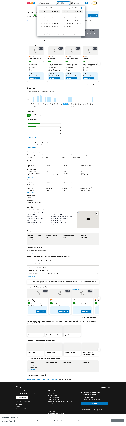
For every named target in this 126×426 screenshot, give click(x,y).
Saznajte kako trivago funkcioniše (56, 413)
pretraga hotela (31, 379)
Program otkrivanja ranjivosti (54, 405)
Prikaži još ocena (32, 147)
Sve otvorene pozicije (21, 408)
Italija (43, 379)
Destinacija (39, 2)
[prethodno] (31, 103)
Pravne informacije (52, 395)
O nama (18, 406)
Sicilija (48, 379)
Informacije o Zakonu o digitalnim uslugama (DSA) (60, 401)
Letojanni (54, 379)
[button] (46, 3)
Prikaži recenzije (32, 137)
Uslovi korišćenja (52, 393)
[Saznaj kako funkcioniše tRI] (53, 115)
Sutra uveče (52, 34)
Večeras (43, 34)
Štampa (18, 413)
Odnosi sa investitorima (21, 411)
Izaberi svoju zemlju (20, 390)
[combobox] (46, 3)
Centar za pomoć (52, 411)
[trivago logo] (31, 3)
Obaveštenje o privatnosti (54, 399)
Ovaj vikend (62, 34)
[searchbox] (46, 3)
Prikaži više (30, 177)
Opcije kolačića (51, 403)
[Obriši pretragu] (54, 3)
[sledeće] (82, 8)
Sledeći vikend (73, 34)
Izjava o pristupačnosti (53, 397)
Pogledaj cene (92, 16)
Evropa (38, 379)
